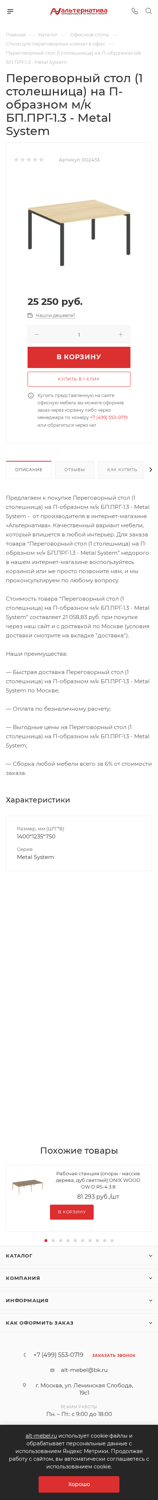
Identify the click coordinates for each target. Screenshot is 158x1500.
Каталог (19, 1256)
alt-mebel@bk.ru (84, 1369)
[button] (46, 1240)
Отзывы (74, 469)
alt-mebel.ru (41, 1435)
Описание (28, 469)
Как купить (122, 469)
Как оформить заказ (39, 1323)
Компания (23, 1278)
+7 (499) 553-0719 (109, 417)
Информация (27, 1300)
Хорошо (79, 1484)
